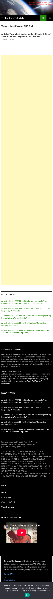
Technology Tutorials (12, 17)
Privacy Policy (9, 580)
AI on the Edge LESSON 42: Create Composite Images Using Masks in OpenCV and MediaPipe (26, 316)
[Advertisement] (26, 170)
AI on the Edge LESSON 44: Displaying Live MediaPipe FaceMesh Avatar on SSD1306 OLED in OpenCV (24, 302)
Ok (27, 595)
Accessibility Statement (11, 349)
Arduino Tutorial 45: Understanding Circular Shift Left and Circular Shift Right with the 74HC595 (26, 35)
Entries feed (6, 497)
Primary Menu (49, 18)
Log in (3, 492)
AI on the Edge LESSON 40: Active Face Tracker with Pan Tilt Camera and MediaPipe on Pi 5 (25, 331)
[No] (49, 590)
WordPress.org (7, 507)
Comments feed (8, 502)
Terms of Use (9, 574)
